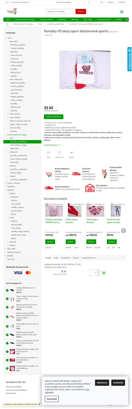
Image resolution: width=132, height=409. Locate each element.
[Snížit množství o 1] (98, 274)
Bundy (13, 214)
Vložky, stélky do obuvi (19, 124)
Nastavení (52, 399)
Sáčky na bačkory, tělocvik (20, 121)
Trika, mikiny (16, 204)
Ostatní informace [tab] (89, 258)
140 (118, 247)
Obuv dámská (15, 117)
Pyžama (14, 200)
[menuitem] (8, 20)
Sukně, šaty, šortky (18, 235)
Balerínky (14, 52)
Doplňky (10, 255)
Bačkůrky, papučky (17, 45)
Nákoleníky (14, 148)
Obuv (9, 38)
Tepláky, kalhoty (17, 207)
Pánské (12, 176)
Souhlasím (118, 382)
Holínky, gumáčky (17, 62)
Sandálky (13, 69)
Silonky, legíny (16, 173)
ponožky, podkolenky (18, 141)
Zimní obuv (14, 59)
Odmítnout (102, 382)
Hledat (81, 11)
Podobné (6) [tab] (65, 258)
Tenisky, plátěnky (17, 48)
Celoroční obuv (16, 55)
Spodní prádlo (16, 211)
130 (113, 247)
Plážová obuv (15, 72)
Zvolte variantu (53, 117)
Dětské (12, 193)
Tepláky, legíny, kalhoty (20, 231)
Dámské (13, 166)
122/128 (97, 247)
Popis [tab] (56, 258)
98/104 (68, 247)
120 (108, 247)
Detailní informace (51, 145)
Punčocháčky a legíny (18, 145)
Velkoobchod (11, 393)
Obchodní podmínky (63, 2)
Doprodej (10, 259)
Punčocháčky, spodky (18, 159)
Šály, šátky (11, 249)
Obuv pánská (15, 114)
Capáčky (13, 76)
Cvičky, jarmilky (16, 65)
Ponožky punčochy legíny (17, 134)
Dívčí (11, 138)
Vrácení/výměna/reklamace (16, 390)
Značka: (48, 35)
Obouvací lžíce (15, 128)
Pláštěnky (11, 186)
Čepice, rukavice (13, 183)
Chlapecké (14, 152)
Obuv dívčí (14, 41)
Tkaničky (13, 131)
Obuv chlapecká (16, 79)
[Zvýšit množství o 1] (98, 271)
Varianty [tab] (48, 258)
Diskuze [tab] (76, 258)
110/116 (48, 247)
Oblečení (10, 190)
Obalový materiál (13, 252)
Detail (50, 242)
